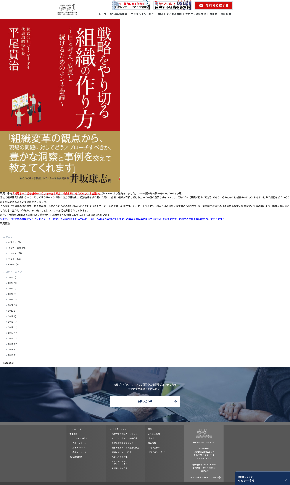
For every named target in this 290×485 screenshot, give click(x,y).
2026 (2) (12, 277)
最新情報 (152, 443)
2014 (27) (12, 344)
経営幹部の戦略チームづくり (124, 434)
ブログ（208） (15, 259)
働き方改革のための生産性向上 (125, 448)
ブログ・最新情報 (195, 14)
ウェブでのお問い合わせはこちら (202, 477)
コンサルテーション (117, 429)
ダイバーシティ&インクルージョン (119, 462)
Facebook (8, 362)
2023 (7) (12, 294)
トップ (102, 14)
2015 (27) (12, 338)
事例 (160, 14)
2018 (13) (12, 322)
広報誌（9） (14, 264)
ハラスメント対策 (119, 457)
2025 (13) (12, 283)
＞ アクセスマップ (204, 458)
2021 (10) (12, 305)
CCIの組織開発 (118, 14)
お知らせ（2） (15, 242)
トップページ (75, 429)
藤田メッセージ (79, 448)
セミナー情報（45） (17, 248)
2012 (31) (12, 355)
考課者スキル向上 (119, 468)
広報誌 (213, 14)
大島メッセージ (79, 443)
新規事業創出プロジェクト (123, 443)
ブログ (151, 438)
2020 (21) (12, 311)
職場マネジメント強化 (121, 452)
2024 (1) (12, 288)
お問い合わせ (145, 401)
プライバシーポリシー (158, 452)
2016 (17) (12, 333)
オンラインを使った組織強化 (124, 438)
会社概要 (226, 14)
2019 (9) (12, 316)
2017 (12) (12, 327)
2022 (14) (12, 299)
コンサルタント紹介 (142, 14)
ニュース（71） (15, 253)
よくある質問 (174, 14)
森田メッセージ (79, 452)
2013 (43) (12, 349)
